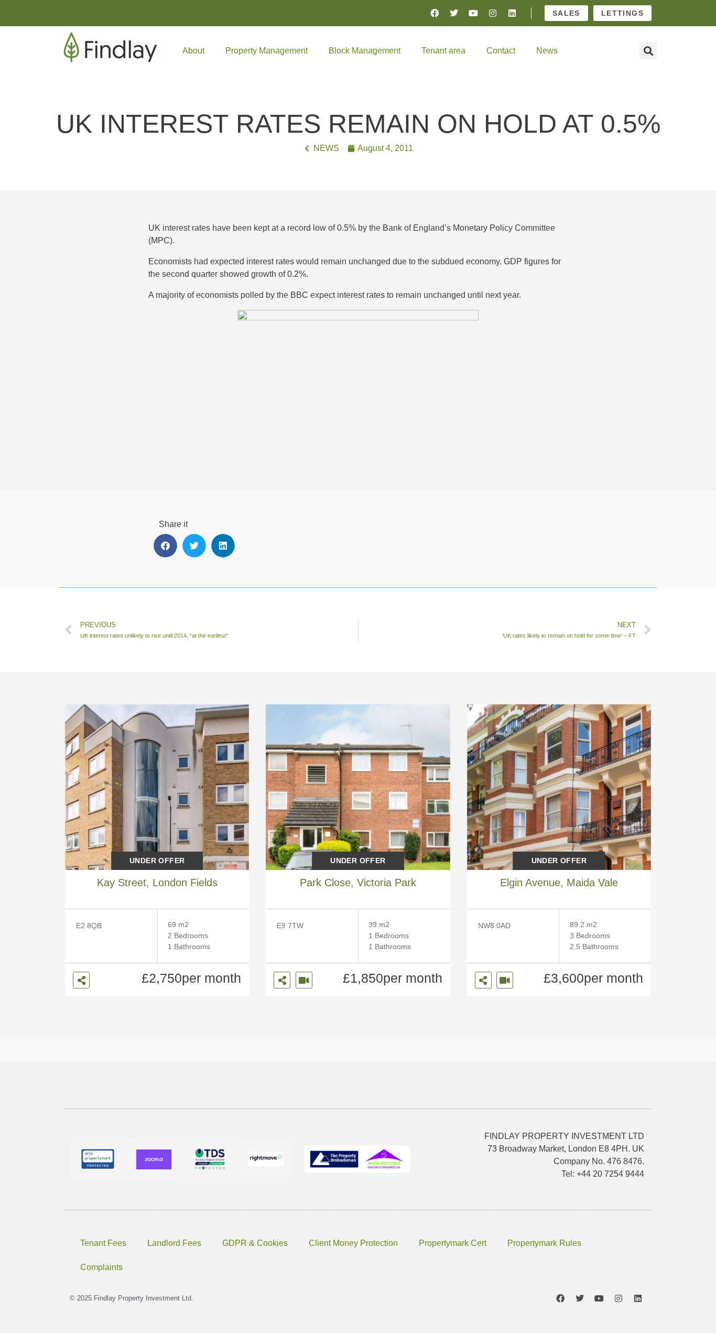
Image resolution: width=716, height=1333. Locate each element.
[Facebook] (434, 13)
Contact (500, 50)
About (193, 50)
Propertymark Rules (544, 1243)
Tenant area (443, 50)
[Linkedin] (512, 13)
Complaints (101, 1267)
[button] (648, 50)
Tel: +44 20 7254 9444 (602, 1173)
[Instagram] (492, 13)
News (547, 50)
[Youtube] (473, 13)
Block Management (364, 50)
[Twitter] (454, 13)
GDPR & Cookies (255, 1243)
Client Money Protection (353, 1243)
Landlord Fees (174, 1243)
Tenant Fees (103, 1243)
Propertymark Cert (452, 1243)
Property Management (266, 50)
